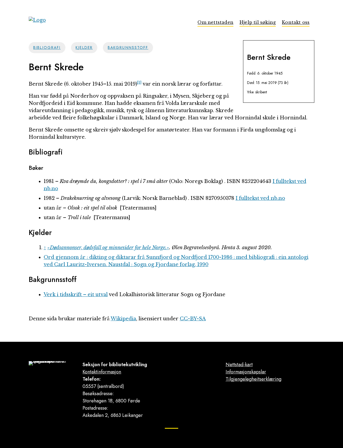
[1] (139, 82)
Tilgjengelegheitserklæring (253, 379)
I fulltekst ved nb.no (260, 198)
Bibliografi (47, 47)
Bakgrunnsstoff (128, 47)
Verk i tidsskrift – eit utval (76, 295)
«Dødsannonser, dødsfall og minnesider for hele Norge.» (108, 248)
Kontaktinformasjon (102, 371)
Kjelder (84, 47)
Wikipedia (123, 319)
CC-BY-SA (193, 319)
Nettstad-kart (239, 364)
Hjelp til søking (258, 22)
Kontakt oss (296, 22)
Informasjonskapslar (246, 371)
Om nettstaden (215, 22)
